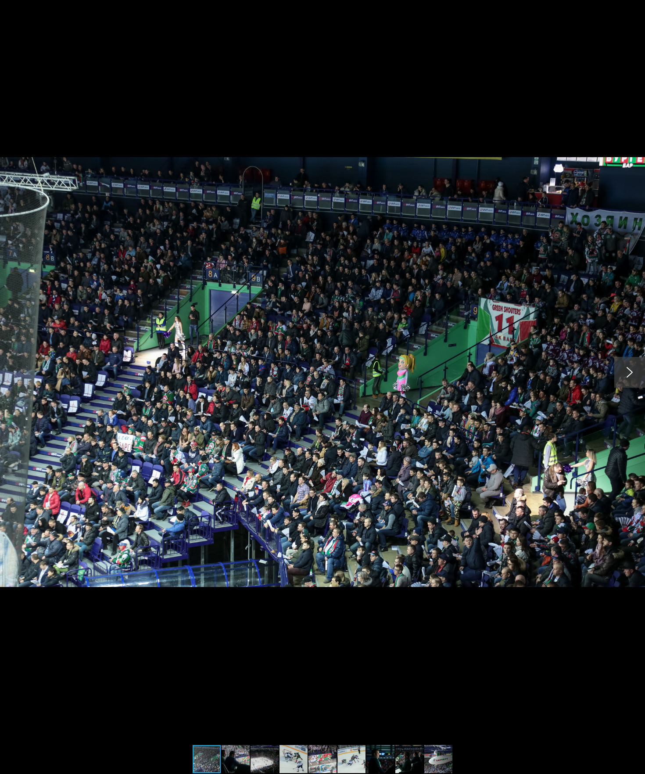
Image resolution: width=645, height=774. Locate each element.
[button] (637, 8)
